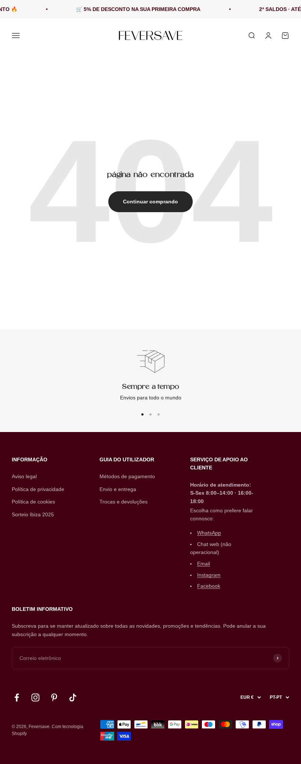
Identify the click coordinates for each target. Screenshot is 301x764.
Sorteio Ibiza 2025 (33, 514)
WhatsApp (209, 533)
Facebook (208, 586)
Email (203, 563)
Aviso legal (24, 476)
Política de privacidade (38, 489)
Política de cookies (33, 502)
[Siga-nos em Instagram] (35, 697)
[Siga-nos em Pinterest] (54, 697)
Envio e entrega (117, 489)
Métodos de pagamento (127, 476)
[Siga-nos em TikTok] (73, 697)
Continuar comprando (150, 201)
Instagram (209, 575)
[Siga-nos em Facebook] (17, 697)
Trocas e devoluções (123, 502)
